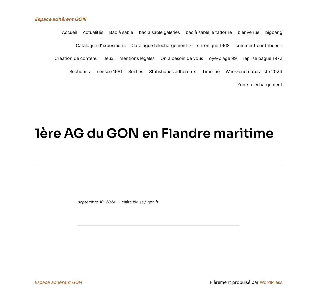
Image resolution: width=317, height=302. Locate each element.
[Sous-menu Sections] (89, 71)
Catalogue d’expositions (101, 45)
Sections (78, 71)
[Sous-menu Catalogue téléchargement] (189, 45)
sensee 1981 (109, 71)
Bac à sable (121, 32)
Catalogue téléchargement (159, 45)
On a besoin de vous (181, 58)
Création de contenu (76, 58)
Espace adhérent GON (60, 19)
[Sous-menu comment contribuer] (281, 45)
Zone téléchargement (259, 84)
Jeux (108, 58)
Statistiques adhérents (172, 71)
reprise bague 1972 (262, 58)
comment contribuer (257, 45)
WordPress (271, 282)
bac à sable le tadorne (209, 32)
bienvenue (248, 32)
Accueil (69, 32)
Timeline (211, 71)
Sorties (135, 71)
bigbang (273, 32)
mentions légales (137, 58)
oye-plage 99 (223, 58)
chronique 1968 (213, 45)
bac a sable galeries (159, 32)
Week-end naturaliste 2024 (254, 71)
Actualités (93, 32)
